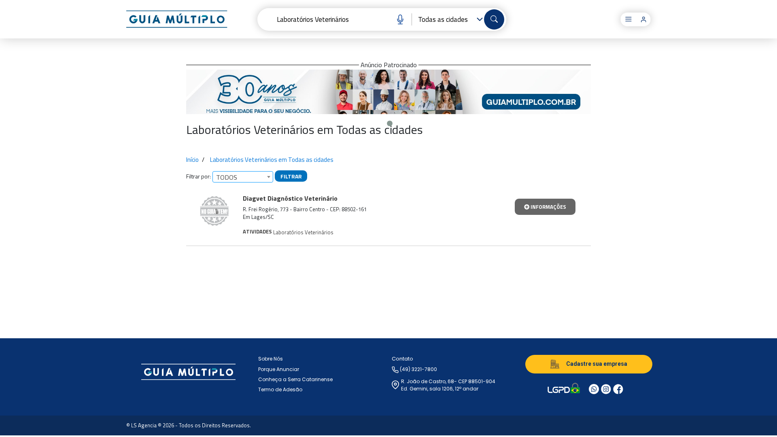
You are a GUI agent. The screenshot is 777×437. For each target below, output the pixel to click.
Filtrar (291, 176)
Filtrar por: (198, 176)
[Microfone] (397, 19)
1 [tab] (388, 122)
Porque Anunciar (278, 369)
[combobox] (242, 176)
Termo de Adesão (280, 389)
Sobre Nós (270, 358)
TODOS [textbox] (226, 177)
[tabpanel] (388, 92)
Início (192, 159)
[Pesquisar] (494, 19)
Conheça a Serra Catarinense (295, 379)
